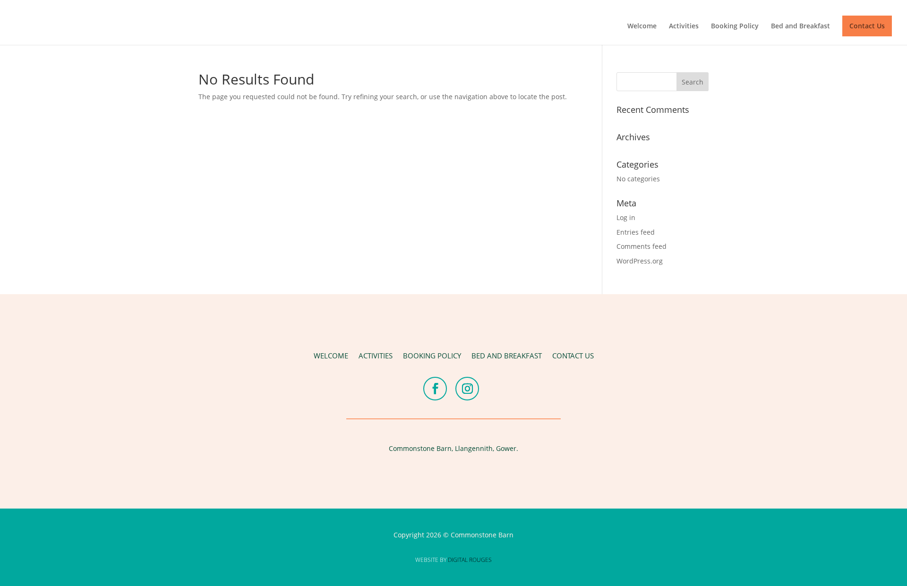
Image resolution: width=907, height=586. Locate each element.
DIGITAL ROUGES (470, 560)
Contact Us (867, 25)
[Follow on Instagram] (467, 388)
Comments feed (641, 246)
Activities (684, 26)
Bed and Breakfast (800, 26)
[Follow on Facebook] (435, 388)
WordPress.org (639, 260)
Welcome (642, 26)
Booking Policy (735, 26)
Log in (625, 217)
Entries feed (635, 232)
